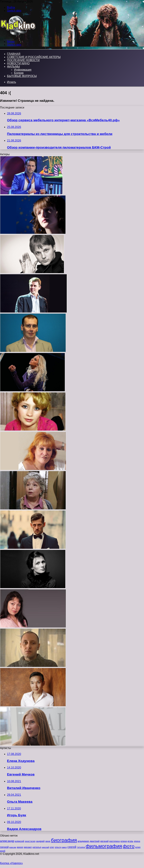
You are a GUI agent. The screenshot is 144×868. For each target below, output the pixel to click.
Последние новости (23, 60)
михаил (28, 847)
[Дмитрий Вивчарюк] (33, 547)
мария (20, 847)
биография (64, 840)
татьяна (81, 847)
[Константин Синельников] (33, 351)
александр (7, 841)
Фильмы (13, 66)
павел (64, 847)
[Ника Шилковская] (33, 233)
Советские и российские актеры (34, 57)
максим (12, 847)
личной (4, 847)
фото (129, 846)
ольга (58, 847)
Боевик (19, 72)
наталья (36, 847)
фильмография (104, 846)
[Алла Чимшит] (33, 469)
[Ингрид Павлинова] (33, 626)
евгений (104, 841)
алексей (19, 841)
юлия (137, 847)
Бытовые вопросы (22, 76)
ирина (137, 841)
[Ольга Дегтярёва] (33, 744)
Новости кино (18, 63)
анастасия (30, 841)
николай (45, 847)
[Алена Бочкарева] (33, 429)
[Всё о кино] (18, 35)
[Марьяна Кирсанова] (33, 587)
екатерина (114, 841)
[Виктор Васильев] (31, 193)
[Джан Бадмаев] (33, 705)
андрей (40, 841)
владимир (83, 841)
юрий (2, 851)
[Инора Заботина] (33, 508)
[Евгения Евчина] (32, 390)
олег (52, 847)
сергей (71, 846)
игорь (130, 841)
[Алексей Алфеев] (33, 666)
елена (123, 841)
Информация (22, 69)
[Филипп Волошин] (32, 272)
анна (47, 841)
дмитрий (95, 841)
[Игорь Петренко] (33, 311)
